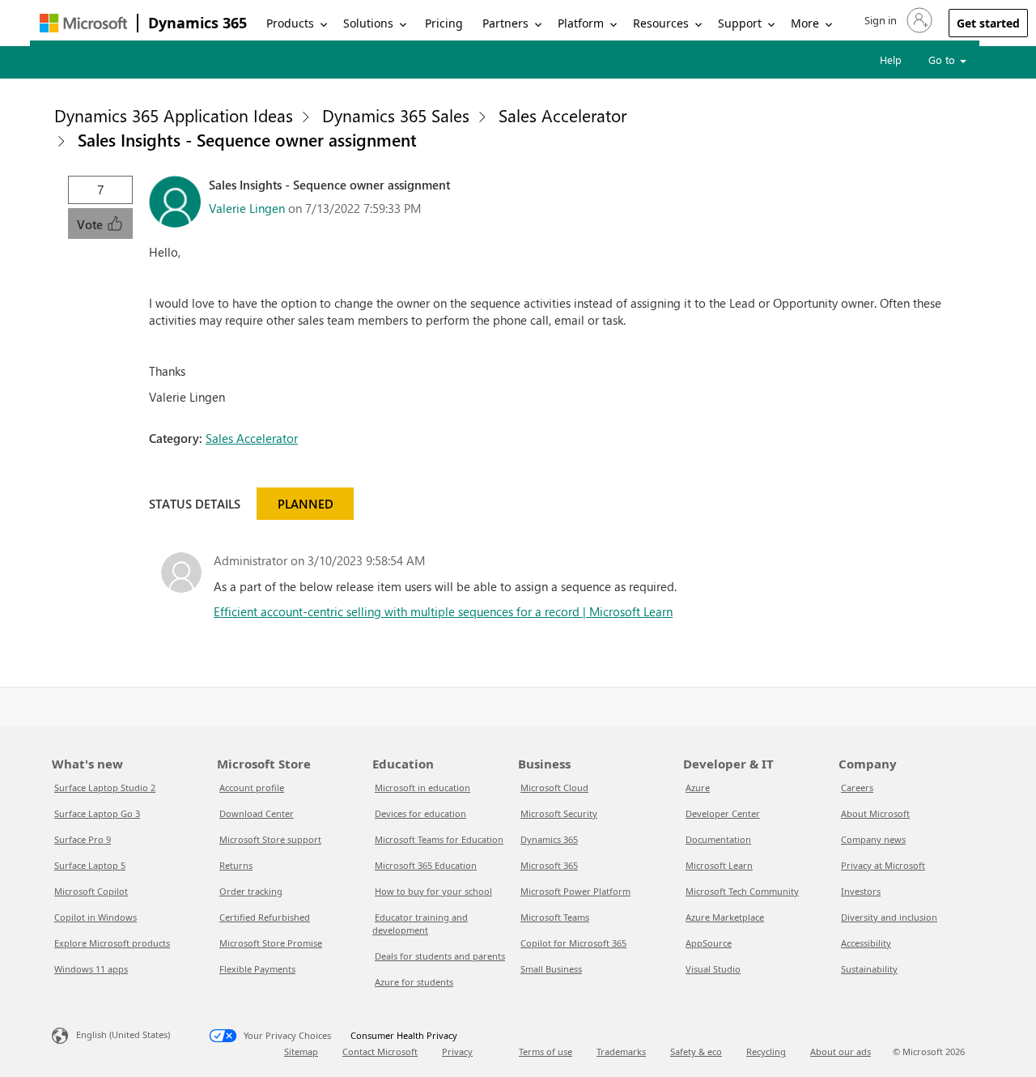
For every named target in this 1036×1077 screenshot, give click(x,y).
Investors (861, 891)
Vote (91, 224)
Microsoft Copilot (91, 891)
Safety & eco (696, 1051)
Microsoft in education (422, 787)
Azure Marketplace (725, 917)
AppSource (709, 943)
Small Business (551, 969)
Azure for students (414, 982)
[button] (897, 20)
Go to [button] (943, 59)
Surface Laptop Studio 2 (104, 787)
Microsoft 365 (549, 865)
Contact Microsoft (380, 1051)
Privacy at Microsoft (883, 865)
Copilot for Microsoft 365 (573, 943)
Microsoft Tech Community (742, 891)
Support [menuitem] (740, 23)
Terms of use (545, 1051)
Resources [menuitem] (661, 23)
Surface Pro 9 (82, 839)
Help (891, 59)
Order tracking (250, 891)
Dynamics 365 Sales (395, 115)
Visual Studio (713, 969)
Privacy (457, 1051)
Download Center (256, 813)
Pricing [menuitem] (444, 23)
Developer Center (723, 813)
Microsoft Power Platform (575, 891)
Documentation (718, 839)
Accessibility (866, 943)
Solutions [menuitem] (368, 23)
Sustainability (869, 969)
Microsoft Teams (554, 917)
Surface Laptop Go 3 (97, 813)
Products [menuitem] (290, 23)
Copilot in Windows (95, 917)
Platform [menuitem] (581, 23)
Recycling (766, 1051)
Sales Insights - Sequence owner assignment (247, 139)
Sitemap (301, 1051)
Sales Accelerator (562, 115)
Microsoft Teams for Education (439, 839)
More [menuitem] (805, 23)
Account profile (251, 787)
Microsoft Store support (270, 839)
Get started (988, 23)
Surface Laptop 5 (89, 865)
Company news (873, 839)
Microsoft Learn (719, 865)
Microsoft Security (558, 813)
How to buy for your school (433, 891)
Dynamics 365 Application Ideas (173, 115)
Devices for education (420, 813)
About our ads (840, 1051)
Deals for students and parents (440, 956)
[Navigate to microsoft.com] (83, 23)
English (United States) (123, 1034)
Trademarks (621, 1051)
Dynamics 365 (197, 22)
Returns (236, 865)
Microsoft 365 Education (426, 865)
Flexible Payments (257, 969)
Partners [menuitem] (505, 23)
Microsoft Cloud (554, 787)
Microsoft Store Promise (270, 943)
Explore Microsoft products (112, 943)
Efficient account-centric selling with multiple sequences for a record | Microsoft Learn (443, 611)
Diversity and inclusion (889, 917)
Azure (698, 787)
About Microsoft (875, 813)
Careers (857, 787)
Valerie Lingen (247, 208)
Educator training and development (420, 923)
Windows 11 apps (91, 969)
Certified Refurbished (264, 917)
